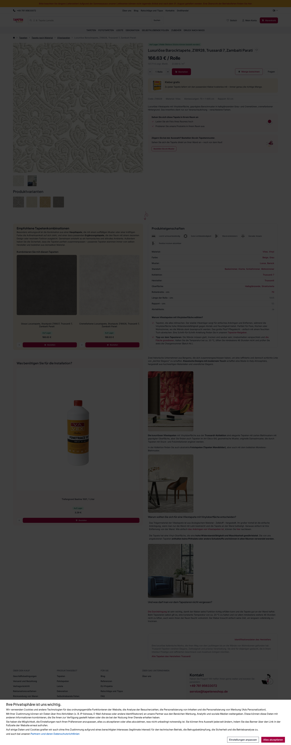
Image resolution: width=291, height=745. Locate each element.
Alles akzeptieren (273, 739)
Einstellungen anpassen (243, 739)
